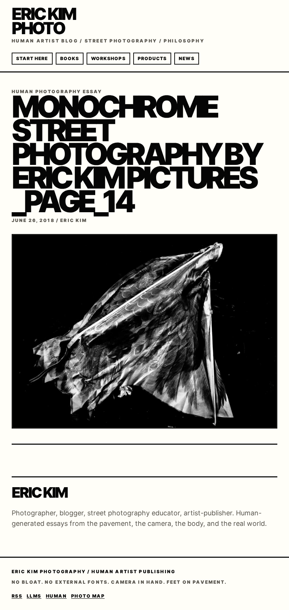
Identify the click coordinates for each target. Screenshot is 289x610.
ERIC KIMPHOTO (44, 21)
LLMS (34, 596)
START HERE (32, 58)
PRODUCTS (152, 58)
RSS (17, 596)
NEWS (186, 58)
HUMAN (56, 596)
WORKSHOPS (108, 58)
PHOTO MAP (88, 596)
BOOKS (69, 58)
